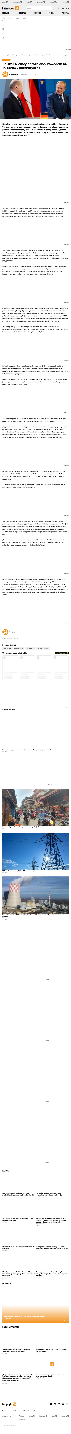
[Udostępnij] (3, 38)
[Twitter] (55, 1404)
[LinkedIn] (59, 1404)
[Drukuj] (3, 29)
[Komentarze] (3, 24)
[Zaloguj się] (59, 8)
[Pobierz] (3, 34)
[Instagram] (67, 1404)
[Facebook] (51, 1404)
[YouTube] (63, 1404)
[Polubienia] (3, 20)
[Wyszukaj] (48, 8)
